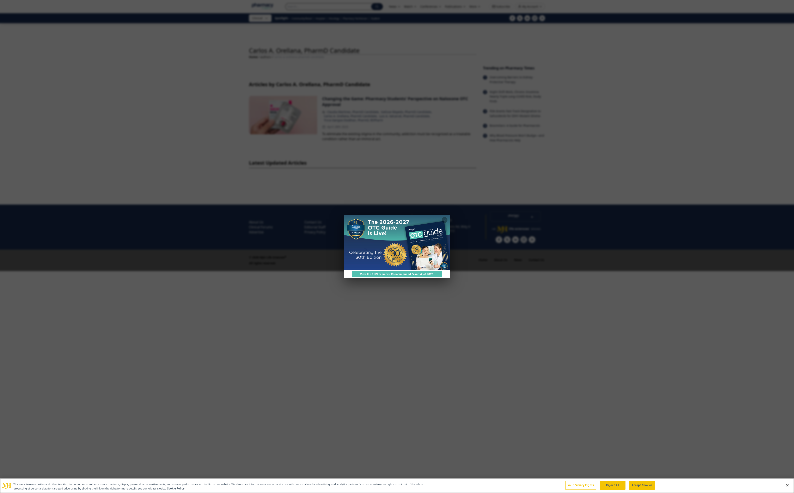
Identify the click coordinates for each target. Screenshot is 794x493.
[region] (397, 485)
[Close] (787, 485)
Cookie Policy (175, 488)
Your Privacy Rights (581, 485)
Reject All (612, 485)
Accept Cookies (642, 485)
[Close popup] (444, 220)
